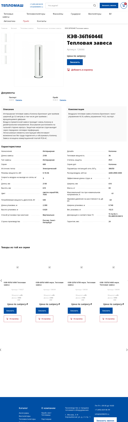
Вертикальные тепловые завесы (49, 28)
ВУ (110, 13)
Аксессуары (24, 413)
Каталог (14, 28)
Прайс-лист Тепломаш (46, 414)
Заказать (75, 62)
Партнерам (46, 419)
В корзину (14, 319)
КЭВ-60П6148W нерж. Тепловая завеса (49, 283)
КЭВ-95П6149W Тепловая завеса (15, 283)
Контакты (41, 21)
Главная (4, 28)
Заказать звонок (109, 5)
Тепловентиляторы (36, 13)
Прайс (26, 21)
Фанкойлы (58, 13)
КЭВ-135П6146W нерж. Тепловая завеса (109, 283)
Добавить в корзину (82, 69)
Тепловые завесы (27, 28)
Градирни (75, 13)
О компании (48, 408)
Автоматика (9, 21)
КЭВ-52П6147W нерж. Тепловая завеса (81, 283)
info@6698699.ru (36, 7)
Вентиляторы (94, 13)
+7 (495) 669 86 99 (36, 4)
